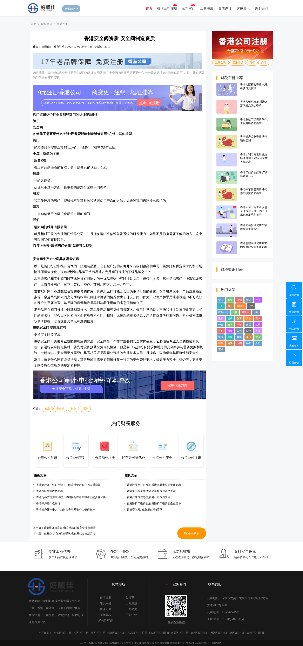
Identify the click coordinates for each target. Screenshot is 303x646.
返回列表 (193, 533)
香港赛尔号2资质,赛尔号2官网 (144, 509)
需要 (230, 343)
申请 (239, 324)
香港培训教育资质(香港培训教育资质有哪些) (70, 527)
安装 (248, 318)
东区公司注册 (81, 632)
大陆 (239, 343)
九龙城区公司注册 (137, 632)
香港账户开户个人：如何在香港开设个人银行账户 (65, 509)
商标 (252, 62)
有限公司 (223, 312)
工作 (239, 330)
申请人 (245, 312)
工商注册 (206, 8)
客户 (220, 330)
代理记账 (105, 609)
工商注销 (131, 614)
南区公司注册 (97, 632)
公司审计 (188, 8)
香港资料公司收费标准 (49, 491)
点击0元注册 (149, 103)
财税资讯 (243, 8)
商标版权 (105, 614)
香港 (85, 408)
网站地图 (217, 642)
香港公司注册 (167, 8)
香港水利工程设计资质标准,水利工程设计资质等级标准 (254, 158)
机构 (230, 318)
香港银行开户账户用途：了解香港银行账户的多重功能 (68, 484)
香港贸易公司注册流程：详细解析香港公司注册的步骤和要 (71, 497)
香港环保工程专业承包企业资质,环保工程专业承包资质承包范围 (254, 211)
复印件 (240, 306)
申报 (220, 337)
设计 (248, 330)
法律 (235, 312)
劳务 (220, 324)
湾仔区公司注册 (116, 632)
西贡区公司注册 (179, 632)
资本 (230, 324)
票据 (248, 299)
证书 (220, 349)
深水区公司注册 (199, 632)
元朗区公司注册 (219, 632)
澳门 (248, 337)
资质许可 (224, 8)
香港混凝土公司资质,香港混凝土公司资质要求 (154, 484)
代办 (251, 306)
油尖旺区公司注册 (159, 632)
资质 (47, 408)
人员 (257, 343)
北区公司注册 (237, 632)
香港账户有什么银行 (48, 503)
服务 (220, 343)
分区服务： (45, 632)
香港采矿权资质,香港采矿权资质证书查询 (151, 491)
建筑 (220, 318)
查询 (257, 318)
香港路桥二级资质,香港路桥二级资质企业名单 (154, 503)
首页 (149, 8)
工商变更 (131, 609)
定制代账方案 (178, 385)
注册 (257, 324)
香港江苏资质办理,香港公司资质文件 (148, 497)
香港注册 (105, 597)
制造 (73, 408)
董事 (230, 337)
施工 (239, 318)
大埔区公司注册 (255, 632)
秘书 (248, 343)
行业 (257, 299)
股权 (230, 299)
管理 (230, 330)
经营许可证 (105, 620)
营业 (257, 337)
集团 (248, 324)
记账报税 (237, 62)
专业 (220, 299)
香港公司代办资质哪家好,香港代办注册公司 (69, 533)
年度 (257, 330)
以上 (230, 306)
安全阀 (60, 408)
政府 (256, 312)
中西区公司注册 (63, 632)
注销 (239, 299)
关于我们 (261, 8)
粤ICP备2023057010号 (198, 642)
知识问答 (105, 603)
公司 (220, 306)
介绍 (264, 62)
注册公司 (220, 62)
